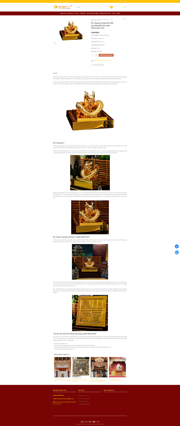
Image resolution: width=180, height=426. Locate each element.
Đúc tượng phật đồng (93, 13)
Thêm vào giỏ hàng (106, 55)
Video (113, 13)
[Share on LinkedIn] (102, 65)
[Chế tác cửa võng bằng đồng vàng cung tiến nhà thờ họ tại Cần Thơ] (99, 367)
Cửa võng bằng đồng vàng (115, 380)
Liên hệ (118, 13)
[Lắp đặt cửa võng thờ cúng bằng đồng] (62, 367)
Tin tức (76, 13)
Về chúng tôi (70, 13)
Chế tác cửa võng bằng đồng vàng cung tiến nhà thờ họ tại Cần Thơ (98, 380)
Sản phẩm (82, 13)
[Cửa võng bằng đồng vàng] (117, 367)
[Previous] (56, 367)
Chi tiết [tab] (55, 73)
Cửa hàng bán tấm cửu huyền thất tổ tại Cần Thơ (80, 380)
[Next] (123, 367)
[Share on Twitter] (95, 65)
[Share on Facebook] (92, 65)
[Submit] (111, 7)
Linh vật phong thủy (107, 60)
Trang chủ (63, 13)
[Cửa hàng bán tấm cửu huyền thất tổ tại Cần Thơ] (80, 367)
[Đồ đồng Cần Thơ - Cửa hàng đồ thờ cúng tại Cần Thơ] (63, 7)
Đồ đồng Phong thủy (105, 13)
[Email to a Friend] (97, 65)
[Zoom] (55, 43)
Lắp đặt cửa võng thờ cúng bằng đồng (62, 380)
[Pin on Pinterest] (100, 65)
